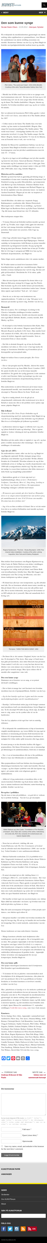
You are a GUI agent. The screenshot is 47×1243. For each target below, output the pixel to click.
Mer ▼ (42, 13)
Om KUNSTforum (8, 1199)
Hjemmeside (27, 1141)
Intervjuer (32, 27)
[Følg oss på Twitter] (11, 1231)
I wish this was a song (18, 1008)
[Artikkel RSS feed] (24, 1231)
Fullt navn (26, 1129)
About (3, 1204)
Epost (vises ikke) (29, 1135)
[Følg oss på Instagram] (17, 1231)
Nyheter (40, 27)
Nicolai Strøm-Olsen (9, 27)
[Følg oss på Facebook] (4, 1231)
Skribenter (5, 1195)
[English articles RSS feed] (32, 1231)
